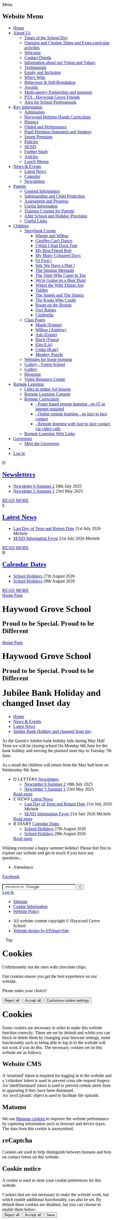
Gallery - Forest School (44, 364)
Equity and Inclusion (42, 72)
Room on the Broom (53, 305)
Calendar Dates (24, 564)
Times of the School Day (46, 37)
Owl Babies (45, 310)
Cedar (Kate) (46, 349)
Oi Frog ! (43, 260)
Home (18, 28)
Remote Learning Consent (47, 394)
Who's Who (34, 77)
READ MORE (15, 500)
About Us (21, 33)
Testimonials (35, 67)
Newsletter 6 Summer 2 (34, 486)
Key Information (27, 107)
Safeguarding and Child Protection (54, 196)
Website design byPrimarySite (41, 930)
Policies (31, 141)
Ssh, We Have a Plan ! (55, 265)
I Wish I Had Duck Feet (56, 245)
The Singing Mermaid (54, 270)
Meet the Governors (41, 443)
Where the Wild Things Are (59, 285)
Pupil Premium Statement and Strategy (58, 131)
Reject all (11, 1000)
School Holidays (27, 576)
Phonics (31, 122)
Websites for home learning (48, 359)
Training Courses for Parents (49, 211)
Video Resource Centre (44, 379)
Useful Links (35, 221)
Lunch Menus (36, 161)
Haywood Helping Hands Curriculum (57, 117)
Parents (19, 186)
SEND (30, 146)
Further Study (36, 151)
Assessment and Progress (46, 201)
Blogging (32, 374)
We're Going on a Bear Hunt (60, 280)
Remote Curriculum (41, 399)
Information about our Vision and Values (59, 62)
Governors (22, 438)
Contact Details (37, 57)
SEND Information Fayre (35, 538)
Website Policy (26, 911)
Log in (19, 453)
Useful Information (41, 206)
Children (20, 225)
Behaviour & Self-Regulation (50, 82)
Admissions (34, 112)
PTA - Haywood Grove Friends (52, 97)
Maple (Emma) (48, 324)
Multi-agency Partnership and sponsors (58, 92)
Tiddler (41, 290)
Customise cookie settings (67, 1000)
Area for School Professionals (50, 102)
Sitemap (20, 901)
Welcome (32, 52)
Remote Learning (28, 384)
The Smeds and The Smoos (59, 295)
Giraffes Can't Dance (53, 240)
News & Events (27, 166)
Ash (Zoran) (46, 334)
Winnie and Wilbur (51, 235)
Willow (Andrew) (50, 329)
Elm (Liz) (43, 344)
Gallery (30, 369)
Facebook (10, 876)
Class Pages (34, 320)
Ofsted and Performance (45, 127)
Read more (22, 794)
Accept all (33, 1000)
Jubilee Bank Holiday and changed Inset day (52, 731)
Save (50, 1215)
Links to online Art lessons (47, 389)
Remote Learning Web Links (49, 433)
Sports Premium (38, 136)
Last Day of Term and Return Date (43, 528)
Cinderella (44, 315)
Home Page (12, 595)
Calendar (32, 176)
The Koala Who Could (55, 300)
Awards (31, 87)
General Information (42, 191)
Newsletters (34, 181)
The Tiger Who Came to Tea (60, 275)
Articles (31, 156)
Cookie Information (30, 906)
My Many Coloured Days (58, 255)
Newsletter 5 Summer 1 (34, 491)
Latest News (35, 171)
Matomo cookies (30, 1118)
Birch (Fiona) (47, 339)
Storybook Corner (40, 230)
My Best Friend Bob (53, 250)
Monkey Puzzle (49, 354)
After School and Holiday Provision (55, 216)
